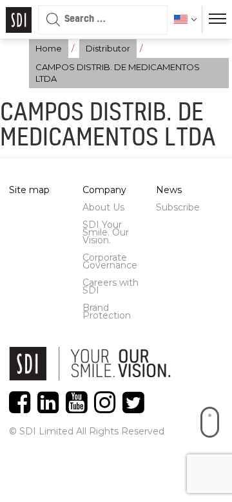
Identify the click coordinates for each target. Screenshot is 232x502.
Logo (19, 20)
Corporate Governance (109, 261)
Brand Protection (106, 311)
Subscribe (178, 207)
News (169, 190)
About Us (103, 207)
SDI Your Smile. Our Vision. (105, 232)
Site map (29, 190)
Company (104, 190)
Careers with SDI (110, 286)
